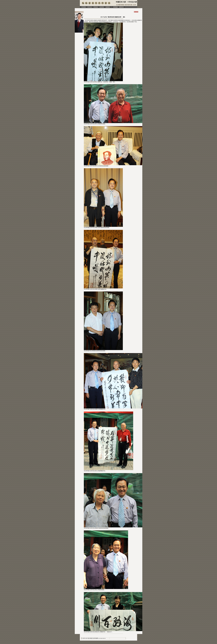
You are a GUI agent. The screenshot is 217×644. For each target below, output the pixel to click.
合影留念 (108, 7)
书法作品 (96, 7)
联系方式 (121, 7)
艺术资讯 (84, 7)
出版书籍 (102, 7)
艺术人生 (90, 7)
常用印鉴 (115, 7)
